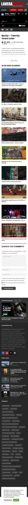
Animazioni (19, 414)
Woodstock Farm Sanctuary (8, 478)
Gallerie (18, 433)
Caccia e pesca (15, 421)
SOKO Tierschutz (15, 460)
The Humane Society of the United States (11, 466)
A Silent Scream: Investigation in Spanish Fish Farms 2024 (13, 318)
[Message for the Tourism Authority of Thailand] (14, 153)
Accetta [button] (16, 500)
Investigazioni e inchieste (17, 439)
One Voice (14, 451)
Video (21, 472)
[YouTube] (7, 353)
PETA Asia (18, 454)
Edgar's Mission (5, 430)
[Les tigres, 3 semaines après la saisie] (14, 96)
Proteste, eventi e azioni (7, 457)
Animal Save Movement (7, 411)
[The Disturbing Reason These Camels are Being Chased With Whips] (14, 114)
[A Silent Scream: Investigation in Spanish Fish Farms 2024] (14, 309)
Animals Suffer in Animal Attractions (11, 181)
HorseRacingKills (15, 436)
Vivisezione (16, 475)
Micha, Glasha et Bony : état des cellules (12, 142)
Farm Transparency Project (8, 433)
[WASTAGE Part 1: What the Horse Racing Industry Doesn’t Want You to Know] (5, 394)
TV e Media (14, 472)
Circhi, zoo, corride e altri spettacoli (10, 424)
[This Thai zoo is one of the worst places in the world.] (14, 230)
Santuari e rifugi (18, 457)
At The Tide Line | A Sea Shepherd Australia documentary (16, 380)
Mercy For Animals (6, 448)
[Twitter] (10, 353)
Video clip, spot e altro (7, 475)
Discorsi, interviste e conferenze (9, 427)
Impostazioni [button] (8, 500)
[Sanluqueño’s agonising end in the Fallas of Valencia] (14, 192)
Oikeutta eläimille (6, 451)
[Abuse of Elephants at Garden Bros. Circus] (14, 212)
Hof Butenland (5, 436)
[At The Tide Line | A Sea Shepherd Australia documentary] (5, 380)
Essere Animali (15, 430)
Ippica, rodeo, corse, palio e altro (9, 442)
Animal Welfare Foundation (8, 414)
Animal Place (5, 408)
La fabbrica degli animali (7, 445)
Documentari (22, 427)
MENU (4, 10)
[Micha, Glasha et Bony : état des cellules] (14, 134)
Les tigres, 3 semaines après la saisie (12, 104)
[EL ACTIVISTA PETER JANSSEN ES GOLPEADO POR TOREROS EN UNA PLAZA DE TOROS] (5, 371)
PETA (12, 454)
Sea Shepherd (5, 460)
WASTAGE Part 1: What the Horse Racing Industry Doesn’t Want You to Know (18, 394)
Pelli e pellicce (5, 454)
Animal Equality (5, 405)
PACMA (20, 451)
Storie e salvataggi (6, 463)
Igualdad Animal (5, 439)
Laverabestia (18, 445)
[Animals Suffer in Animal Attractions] (14, 173)
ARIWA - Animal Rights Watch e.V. (9, 417)
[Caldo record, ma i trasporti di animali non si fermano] (5, 387)
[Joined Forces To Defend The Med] (5, 364)
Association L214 (6, 421)
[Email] (14, 353)
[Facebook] (3, 353)
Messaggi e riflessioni (18, 448)
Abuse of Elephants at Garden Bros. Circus (13, 220)
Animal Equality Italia (16, 405)
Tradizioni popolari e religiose (8, 469)
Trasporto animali (6, 472)
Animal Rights (13, 408)
